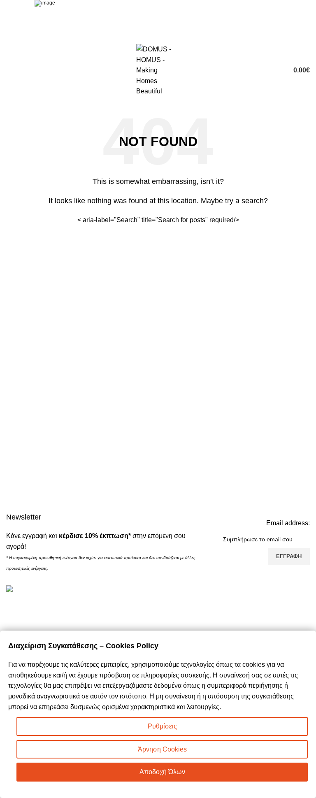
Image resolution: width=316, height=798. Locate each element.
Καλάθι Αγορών (185, 606)
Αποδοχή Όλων (162, 771)
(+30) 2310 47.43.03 (51, 628)
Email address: (288, 523)
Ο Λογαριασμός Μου (192, 622)
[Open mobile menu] (9, 70)
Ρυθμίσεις (162, 726)
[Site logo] (158, 69)
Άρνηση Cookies (162, 749)
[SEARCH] (230, 220)
